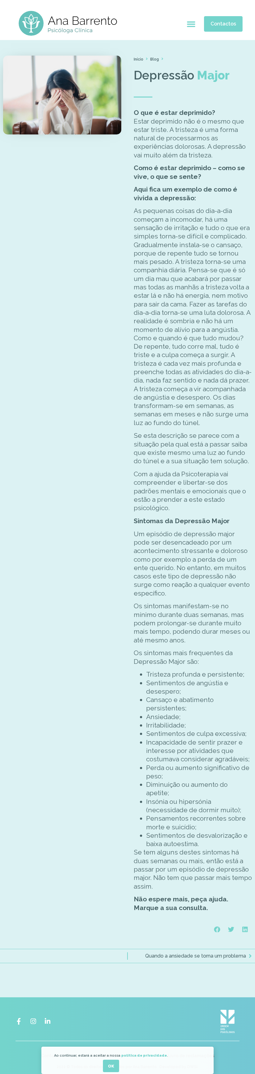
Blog (154, 59)
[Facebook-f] (19, 1021)
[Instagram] (33, 1021)
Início (138, 59)
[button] (191, 24)
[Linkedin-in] (47, 1021)
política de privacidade (144, 1056)
